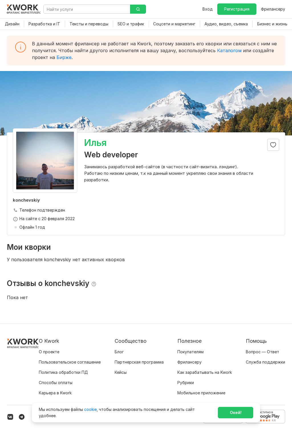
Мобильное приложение (201, 392)
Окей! (236, 412)
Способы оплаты (55, 382)
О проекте (49, 351)
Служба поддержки (265, 362)
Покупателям (190, 351)
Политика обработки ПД (63, 372)
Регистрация (237, 9)
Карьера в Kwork (55, 392)
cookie (90, 409)
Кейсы (121, 372)
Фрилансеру (273, 9)
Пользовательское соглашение (70, 362)
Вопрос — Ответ (262, 351)
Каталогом (229, 50)
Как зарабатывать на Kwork (204, 372)
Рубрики (185, 382)
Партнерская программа (139, 362)
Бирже (64, 57)
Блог (119, 351)
